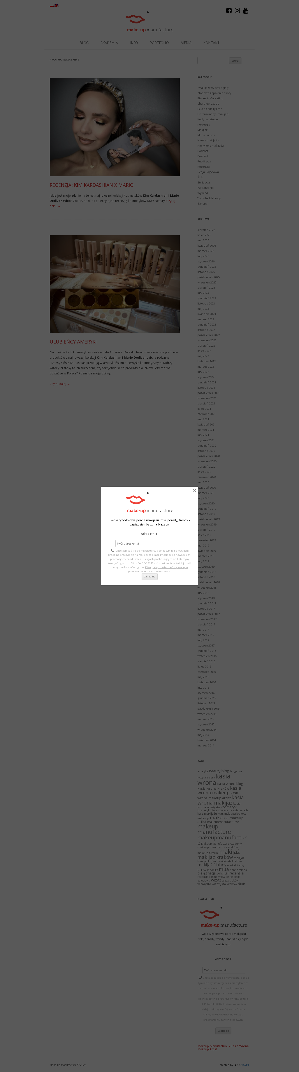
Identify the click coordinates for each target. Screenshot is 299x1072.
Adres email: (149, 534)
